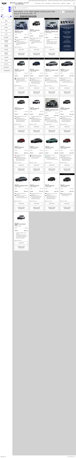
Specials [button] (63, 3)
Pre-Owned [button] (48, 3)
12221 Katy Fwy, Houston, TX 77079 (55, 0)
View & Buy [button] (21, 49)
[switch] (6, 7)
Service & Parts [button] (56, 3)
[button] (74, 3)
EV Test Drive (38, 3)
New (1, 7)
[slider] (1, 16)
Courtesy (2, 9)
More (68, 3)
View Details (18, 47)
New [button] (43, 3)
